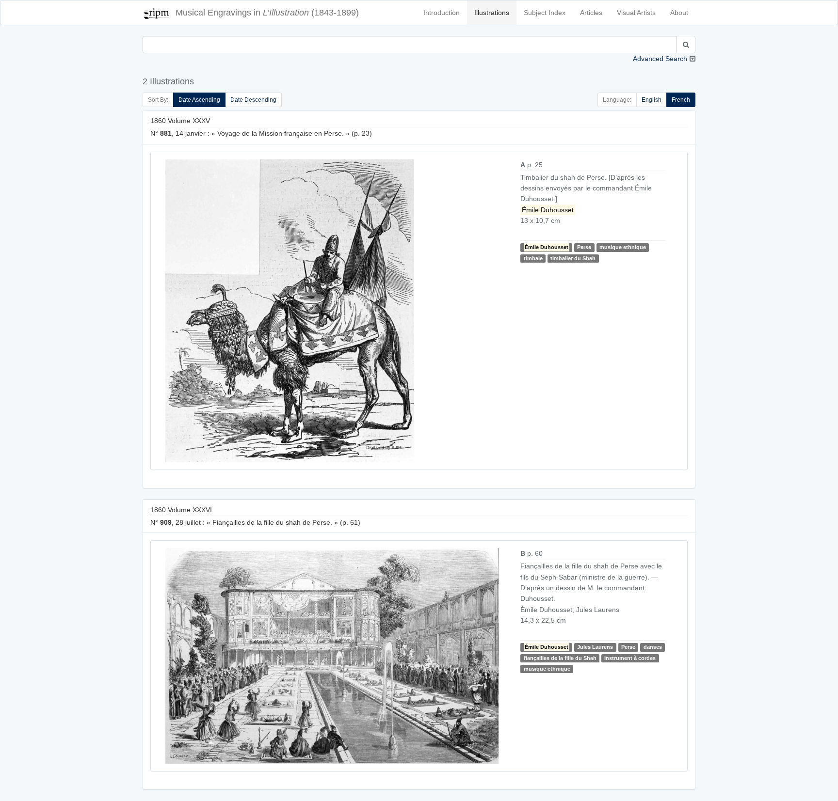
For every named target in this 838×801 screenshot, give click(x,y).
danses (653, 647)
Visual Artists (636, 12)
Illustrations (491, 12)
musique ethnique (622, 247)
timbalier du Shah (573, 258)
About (679, 12)
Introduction (441, 12)
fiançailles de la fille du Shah (560, 658)
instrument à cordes (630, 658)
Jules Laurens (595, 647)
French (681, 99)
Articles (591, 12)
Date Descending (253, 99)
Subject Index (544, 12)
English (651, 99)
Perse (584, 247)
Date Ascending (199, 99)
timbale (533, 258)
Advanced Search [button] (660, 59)
